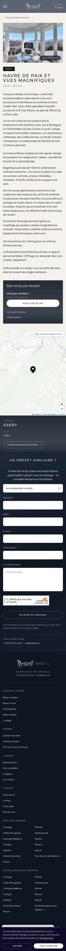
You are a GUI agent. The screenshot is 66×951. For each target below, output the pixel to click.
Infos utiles (8, 806)
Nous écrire (9, 794)
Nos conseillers (10, 768)
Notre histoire (10, 762)
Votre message (12, 564)
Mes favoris (9, 811)
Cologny (7, 844)
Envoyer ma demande (33, 615)
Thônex (38, 827)
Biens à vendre (10, 697)
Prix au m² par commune (15, 747)
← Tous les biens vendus (16, 17)
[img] (33, 372)
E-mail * (7, 531)
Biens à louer (9, 703)
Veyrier (38, 850)
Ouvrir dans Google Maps (22, 445)
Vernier (38, 838)
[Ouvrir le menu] (5, 6)
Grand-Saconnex (12, 855)
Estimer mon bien (12, 735)
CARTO (62, 414)
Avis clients (8, 779)
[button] (62, 404)
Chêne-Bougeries (12, 832)
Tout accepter (49, 946)
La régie (7, 720)
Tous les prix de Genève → (48, 855)
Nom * (6, 514)
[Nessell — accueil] (33, 6)
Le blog (7, 800)
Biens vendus (9, 714)
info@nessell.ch (14, 317)
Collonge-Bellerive (12, 838)
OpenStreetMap (49, 414)
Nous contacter (33, 303)
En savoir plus (46, 938)
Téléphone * (10, 547)
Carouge (7, 827)
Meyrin (6, 861)
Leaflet (37, 414)
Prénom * (8, 497)
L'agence (7, 773)
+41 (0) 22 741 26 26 (16, 312)
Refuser (17, 946)
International (9, 708)
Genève (7, 850)
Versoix (38, 844)
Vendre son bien (11, 741)
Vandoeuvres (41, 832)
